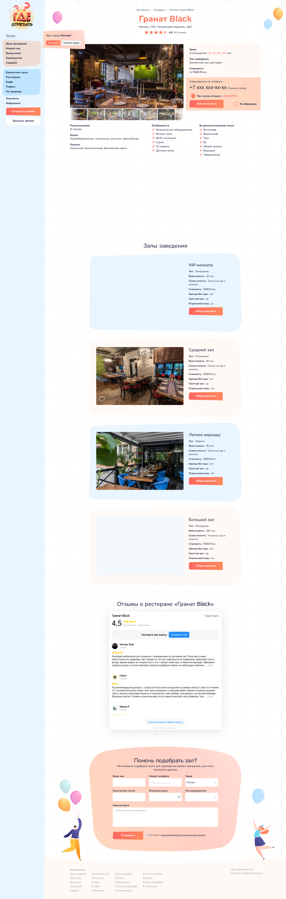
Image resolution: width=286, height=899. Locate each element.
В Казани (120, 878)
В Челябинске (150, 886)
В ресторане (98, 878)
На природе (14, 91)
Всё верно (53, 43)
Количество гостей (124, 790)
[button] (74, 75)
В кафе (95, 882)
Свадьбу (74, 890)
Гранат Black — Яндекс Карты (165, 728)
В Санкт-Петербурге (153, 882)
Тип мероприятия (195, 790)
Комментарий (121, 805)
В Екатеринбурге (123, 873)
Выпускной (13, 53)
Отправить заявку (23, 111)
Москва (10, 35)
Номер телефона (159, 776)
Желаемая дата (158, 790)
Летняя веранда (204, 434)
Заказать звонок (23, 120)
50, (219, 53)
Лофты (10, 86)
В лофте (96, 886)
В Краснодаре (122, 882)
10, (210, 53)
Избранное (13, 103)
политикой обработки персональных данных (183, 835)
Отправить (128, 835)
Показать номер (237, 88)
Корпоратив (14, 57)
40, (215, 53)
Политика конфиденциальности (247, 873)
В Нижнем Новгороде (126, 886)
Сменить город (71, 43)
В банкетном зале (101, 873)
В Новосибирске (123, 890)
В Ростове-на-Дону (152, 873)
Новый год (13, 48)
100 (224, 53)
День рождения (16, 43)
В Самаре (148, 878)
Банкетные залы (17, 72)
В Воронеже (98, 890)
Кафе (9, 81)
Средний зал (201, 350)
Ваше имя (118, 776)
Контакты (12, 98)
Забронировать (206, 103)
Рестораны (13, 77)
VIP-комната (201, 265)
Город (188, 776)
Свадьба (11, 62)
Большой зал (201, 519)
